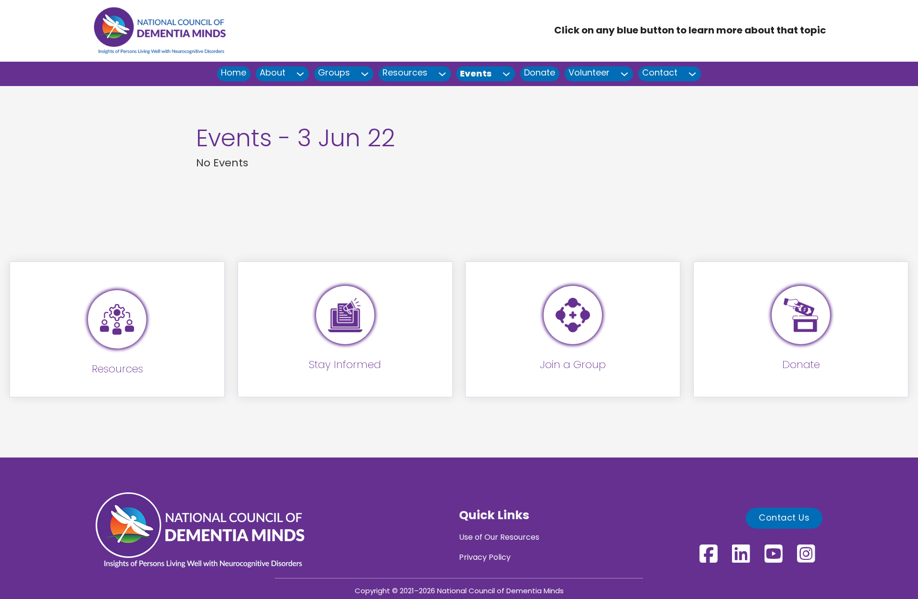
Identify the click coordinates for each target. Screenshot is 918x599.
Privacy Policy (485, 558)
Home (233, 73)
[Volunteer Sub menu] (624, 74)
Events (476, 73)
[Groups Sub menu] (365, 74)
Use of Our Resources (499, 538)
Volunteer (589, 73)
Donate (539, 73)
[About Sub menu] (300, 74)
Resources (404, 73)
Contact (660, 73)
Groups (334, 73)
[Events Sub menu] (506, 74)
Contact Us (784, 518)
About (272, 73)
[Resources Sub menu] (442, 74)
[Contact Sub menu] (692, 74)
